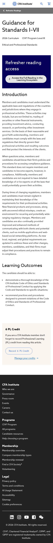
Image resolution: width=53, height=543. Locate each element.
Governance (8, 393)
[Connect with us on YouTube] (26, 517)
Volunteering (8, 469)
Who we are (8, 389)
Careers (6, 407)
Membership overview (13, 450)
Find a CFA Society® (12, 464)
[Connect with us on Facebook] (34, 517)
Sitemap (6, 499)
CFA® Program (9, 424)
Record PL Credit (19, 351)
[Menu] (4, 4)
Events (5, 403)
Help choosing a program (15, 438)
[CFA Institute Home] (23, 4)
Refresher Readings (13, 11)
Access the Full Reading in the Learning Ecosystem (27, 78)
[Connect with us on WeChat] (41, 517)
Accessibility (8, 495)
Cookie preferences (12, 504)
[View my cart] (49, 4)
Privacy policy (9, 481)
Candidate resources (12, 433)
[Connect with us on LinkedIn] (12, 517)
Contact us (7, 412)
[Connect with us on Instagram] (19, 517)
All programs (8, 429)
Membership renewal (13, 459)
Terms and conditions (13, 485)
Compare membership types (16, 455)
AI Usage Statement (12, 490)
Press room (8, 398)
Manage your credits (25, 358)
